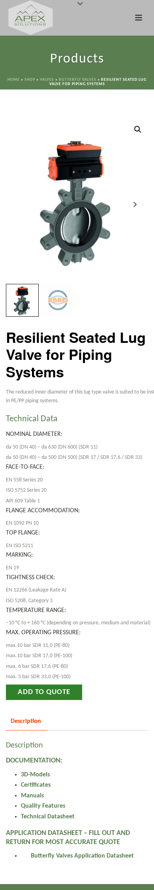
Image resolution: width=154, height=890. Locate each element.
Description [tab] (26, 721)
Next (135, 204)
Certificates (36, 785)
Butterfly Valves (77, 80)
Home (14, 80)
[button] (138, 129)
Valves (47, 80)
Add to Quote (44, 692)
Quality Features (43, 806)
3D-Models (35, 775)
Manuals (32, 796)
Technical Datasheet (48, 817)
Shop (29, 80)
